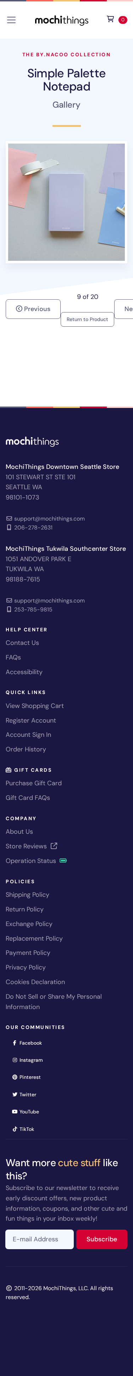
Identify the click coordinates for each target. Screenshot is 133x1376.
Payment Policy (28, 952)
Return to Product (87, 319)
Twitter (30, 1094)
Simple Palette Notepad (66, 80)
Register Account (31, 720)
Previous (36, 309)
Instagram (33, 1059)
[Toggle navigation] (11, 20)
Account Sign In (28, 734)
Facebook (33, 1042)
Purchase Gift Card (34, 783)
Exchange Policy (29, 924)
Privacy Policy (26, 967)
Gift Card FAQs (28, 797)
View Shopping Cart (35, 706)
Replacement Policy (34, 938)
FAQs (13, 657)
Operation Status (32, 861)
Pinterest (32, 1077)
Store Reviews (27, 846)
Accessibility (24, 672)
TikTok (29, 1129)
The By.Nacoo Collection (66, 54)
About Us (19, 831)
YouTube (31, 1111)
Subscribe (107, 1239)
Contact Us (22, 642)
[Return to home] (61, 19)
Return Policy (25, 909)
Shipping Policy (27, 894)
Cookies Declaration (35, 982)
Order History (26, 749)
